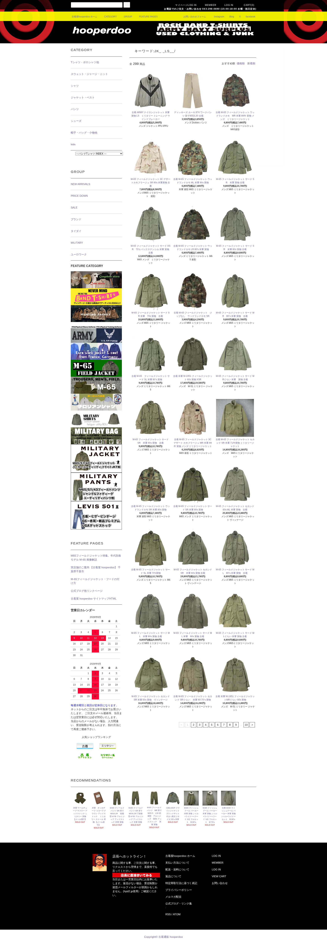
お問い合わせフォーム (194, 16)
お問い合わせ (220, 883)
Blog (231, 16)
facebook (250, 16)
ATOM (177, 914)
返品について (173, 876)
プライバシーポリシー (178, 889)
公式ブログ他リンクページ (87, 590)
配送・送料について (177, 869)
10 (246, 724)
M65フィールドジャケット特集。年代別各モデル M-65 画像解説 (96, 557)
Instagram (219, 16)
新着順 (251, 63)
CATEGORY (110, 16)
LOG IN (228, 5)
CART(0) (249, 5)
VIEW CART (219, 876)
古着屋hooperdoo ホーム (84, 16)
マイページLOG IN (186, 5)
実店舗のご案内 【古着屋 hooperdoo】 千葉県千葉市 (96, 569)
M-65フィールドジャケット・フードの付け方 (95, 581)
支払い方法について (177, 862)
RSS (168, 914)
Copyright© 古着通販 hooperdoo (164, 936)
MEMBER (210, 5)
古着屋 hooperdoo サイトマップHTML (94, 598)
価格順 (241, 63)
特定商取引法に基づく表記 (181, 883)
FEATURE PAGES (148, 16)
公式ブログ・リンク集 (178, 903)
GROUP (128, 16)
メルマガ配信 (173, 896)
